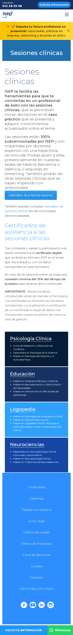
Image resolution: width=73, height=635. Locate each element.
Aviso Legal (36, 521)
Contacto (36, 577)
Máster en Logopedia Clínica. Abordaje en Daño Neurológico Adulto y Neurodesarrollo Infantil (37, 427)
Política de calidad (36, 532)
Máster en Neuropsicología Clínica (32, 458)
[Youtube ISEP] (32, 605)
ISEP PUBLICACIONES (37, 589)
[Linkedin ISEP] (41, 605)
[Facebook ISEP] (24, 605)
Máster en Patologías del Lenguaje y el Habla (38, 416)
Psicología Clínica (31, 338)
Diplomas (36, 498)
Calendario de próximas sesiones (31, 195)
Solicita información (23, 630)
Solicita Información (54, 4)
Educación (22, 374)
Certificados (36, 487)
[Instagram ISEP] (50, 605)
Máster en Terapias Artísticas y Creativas (35, 381)
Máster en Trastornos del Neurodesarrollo (35, 462)
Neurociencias (27, 444)
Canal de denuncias (37, 555)
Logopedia (22, 409)
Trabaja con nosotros (37, 510)
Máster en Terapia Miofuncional (30, 419)
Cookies (36, 566)
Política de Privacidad (36, 543)
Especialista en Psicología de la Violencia (35, 352)
